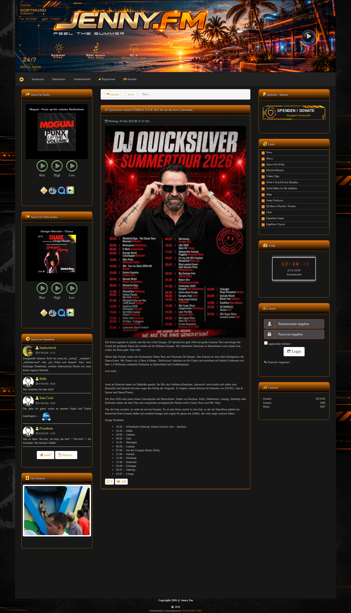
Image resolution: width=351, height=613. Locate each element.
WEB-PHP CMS (192, 610)
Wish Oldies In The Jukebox (281, 188)
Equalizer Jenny (275, 218)
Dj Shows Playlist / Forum (281, 206)
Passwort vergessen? (278, 362)
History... (67, 455)
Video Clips (272, 176)
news (131, 94)
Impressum (38, 79)
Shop (269, 194)
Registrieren (108, 79)
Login (296, 351)
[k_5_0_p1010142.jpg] (57, 510)
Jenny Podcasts (274, 200)
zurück (114, 94)
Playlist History (275, 170)
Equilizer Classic (275, 224)
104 (123, 482)
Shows (269, 158)
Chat (269, 212)
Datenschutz (58, 79)
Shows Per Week (275, 164)
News (269, 152)
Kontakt (132, 79)
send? (47, 455)
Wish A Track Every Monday (282, 182)
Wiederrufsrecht (81, 79)
